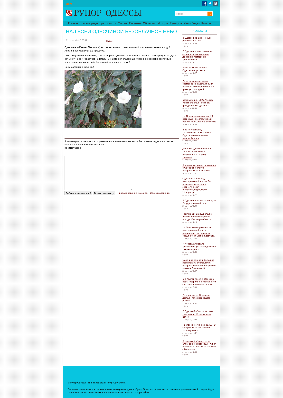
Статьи (122, 23)
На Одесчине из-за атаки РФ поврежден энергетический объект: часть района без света (199, 118)
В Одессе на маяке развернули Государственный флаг (199, 202)
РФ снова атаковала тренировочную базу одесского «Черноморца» (199, 246)
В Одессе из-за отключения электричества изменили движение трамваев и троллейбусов (197, 55)
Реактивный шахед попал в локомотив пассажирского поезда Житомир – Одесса (197, 216)
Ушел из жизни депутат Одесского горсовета (194, 69)
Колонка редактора (92, 23)
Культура (176, 23)
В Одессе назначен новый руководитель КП (196, 39)
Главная (73, 23)
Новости (110, 23)
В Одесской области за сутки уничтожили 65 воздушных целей (197, 313)
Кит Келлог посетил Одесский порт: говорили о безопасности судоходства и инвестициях (199, 281)
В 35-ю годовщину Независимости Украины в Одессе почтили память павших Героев (196, 133)
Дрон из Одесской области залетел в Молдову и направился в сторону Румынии (196, 152)
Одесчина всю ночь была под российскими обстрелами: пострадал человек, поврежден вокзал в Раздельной (199, 264)
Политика (135, 23)
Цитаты (206, 23)
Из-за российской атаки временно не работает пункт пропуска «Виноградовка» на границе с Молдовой (198, 85)
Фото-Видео (191, 23)
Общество (149, 23)
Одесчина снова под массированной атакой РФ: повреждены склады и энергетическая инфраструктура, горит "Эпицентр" (197, 185)
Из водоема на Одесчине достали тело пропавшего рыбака (196, 297)
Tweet (109, 40)
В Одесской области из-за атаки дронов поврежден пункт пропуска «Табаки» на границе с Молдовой (199, 345)
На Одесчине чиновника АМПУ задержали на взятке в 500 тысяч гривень (199, 327)
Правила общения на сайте (132, 192)
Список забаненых (160, 192)
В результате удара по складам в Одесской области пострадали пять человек (199, 167)
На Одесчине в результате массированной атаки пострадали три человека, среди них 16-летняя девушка (198, 231)
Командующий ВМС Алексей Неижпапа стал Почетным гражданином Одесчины (197, 102)
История (163, 23)
